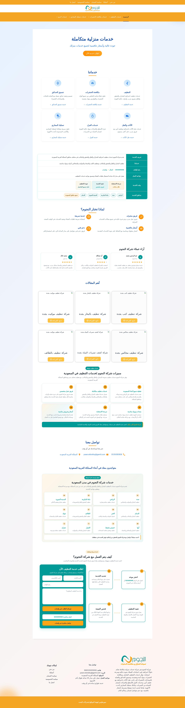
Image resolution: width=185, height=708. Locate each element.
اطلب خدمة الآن (92, 53)
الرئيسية (126, 17)
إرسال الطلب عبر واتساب (63, 609)
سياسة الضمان (96, 2)
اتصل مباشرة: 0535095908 (62, 617)
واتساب (104, 170)
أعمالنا (105, 2)
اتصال (111, 170)
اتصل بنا (72, 2)
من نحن (112, 2)
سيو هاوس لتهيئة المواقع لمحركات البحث (92, 702)
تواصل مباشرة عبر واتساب (63, 623)
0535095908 (119, 170)
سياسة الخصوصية (83, 2)
